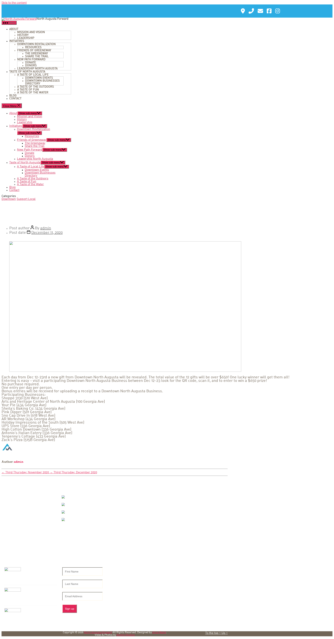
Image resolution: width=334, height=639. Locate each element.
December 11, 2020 (47, 233)
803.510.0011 (22, 527)
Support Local (26, 199)
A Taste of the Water (32, 92)
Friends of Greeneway (34, 50)
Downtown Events (39, 78)
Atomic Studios (126, 635)
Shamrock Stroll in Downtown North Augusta (39, 592)
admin (45, 228)
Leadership (25, 38)
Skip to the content (14, 3)
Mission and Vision (31, 32)
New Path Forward (31, 59)
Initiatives (16, 41)
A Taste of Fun (28, 89)
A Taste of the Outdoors (35, 86)
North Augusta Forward (98, 632)
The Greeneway (36, 53)
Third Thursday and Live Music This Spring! (40, 572)
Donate (30, 62)
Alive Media (159, 632)
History (23, 35)
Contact (15, 98)
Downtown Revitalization (36, 44)
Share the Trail (37, 56)
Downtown (9, 199)
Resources (33, 47)
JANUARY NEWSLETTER (36, 611)
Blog (13, 95)
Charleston (76, 512)
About (13, 29)
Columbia (75, 504)
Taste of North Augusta (27, 71)
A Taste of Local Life (33, 74)
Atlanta (73, 497)
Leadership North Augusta (37, 68)
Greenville (76, 519)
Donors (31, 65)
